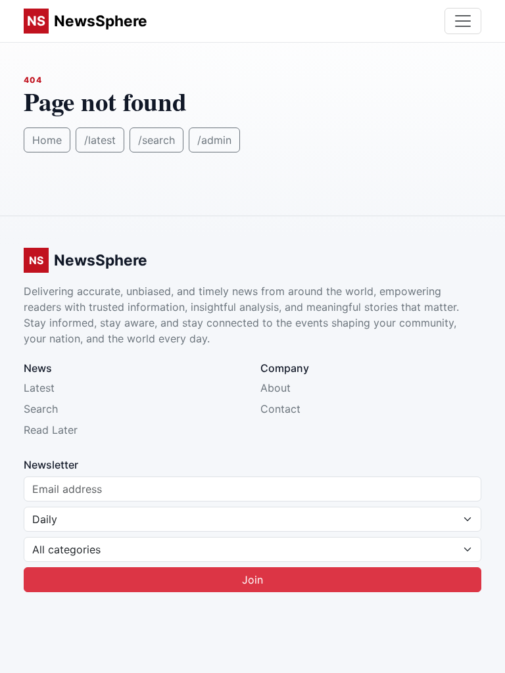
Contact (280, 408)
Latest (39, 387)
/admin (214, 140)
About (275, 387)
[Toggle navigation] (463, 21)
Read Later (51, 429)
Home (47, 140)
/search (156, 140)
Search (41, 408)
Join (252, 579)
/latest (100, 140)
